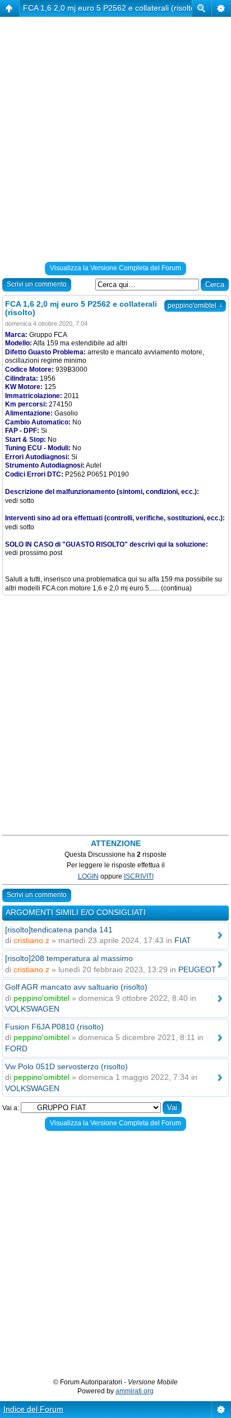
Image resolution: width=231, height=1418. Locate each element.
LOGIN (88, 876)
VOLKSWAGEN (32, 1008)
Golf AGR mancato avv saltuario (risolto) (76, 986)
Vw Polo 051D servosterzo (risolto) (66, 1066)
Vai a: (10, 1108)
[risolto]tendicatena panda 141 (59, 929)
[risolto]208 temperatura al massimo (69, 958)
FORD (16, 1048)
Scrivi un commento (37, 284)
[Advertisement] (115, 141)
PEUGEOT (197, 969)
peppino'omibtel (195, 306)
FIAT (182, 940)
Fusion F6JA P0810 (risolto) (54, 1026)
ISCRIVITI (139, 876)
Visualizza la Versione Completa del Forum (115, 268)
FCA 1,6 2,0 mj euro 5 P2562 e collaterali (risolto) (110, 7)
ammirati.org (135, 1391)
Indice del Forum (33, 1409)
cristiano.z (31, 940)
